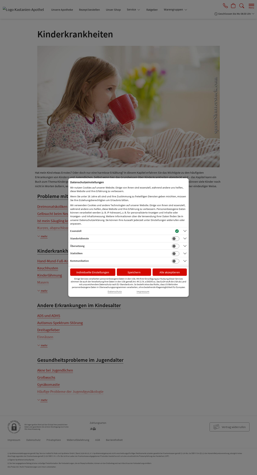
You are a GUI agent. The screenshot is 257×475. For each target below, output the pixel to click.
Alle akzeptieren (170, 272)
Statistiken (76, 253)
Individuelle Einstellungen (92, 272)
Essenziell (75, 231)
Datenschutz (115, 291)
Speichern (134, 272)
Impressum (143, 291)
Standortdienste (79, 238)
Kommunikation (79, 260)
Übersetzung (77, 246)
